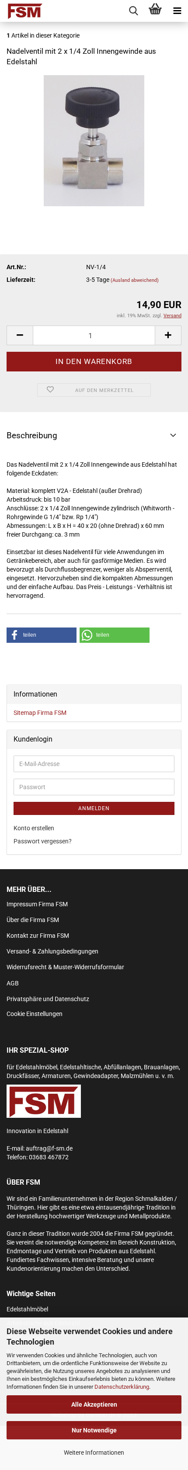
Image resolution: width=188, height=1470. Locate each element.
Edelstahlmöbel (27, 1309)
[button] (42, 635)
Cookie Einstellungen (35, 1013)
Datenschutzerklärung (121, 1386)
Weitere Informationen (94, 1452)
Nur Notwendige (94, 1430)
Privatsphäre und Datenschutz (48, 998)
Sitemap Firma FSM (40, 712)
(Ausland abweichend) (135, 280)
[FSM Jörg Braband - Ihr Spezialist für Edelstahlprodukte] (22, 11)
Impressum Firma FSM (37, 904)
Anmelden (94, 808)
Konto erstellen (34, 828)
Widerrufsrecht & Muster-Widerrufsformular (65, 967)
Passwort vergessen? (43, 841)
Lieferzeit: (21, 279)
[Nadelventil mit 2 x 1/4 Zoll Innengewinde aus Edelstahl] (94, 139)
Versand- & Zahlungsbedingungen (52, 951)
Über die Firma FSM (33, 919)
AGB (13, 983)
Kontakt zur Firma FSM (38, 935)
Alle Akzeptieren (94, 1404)
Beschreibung (32, 435)
